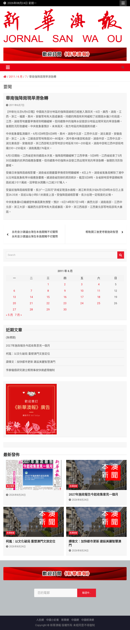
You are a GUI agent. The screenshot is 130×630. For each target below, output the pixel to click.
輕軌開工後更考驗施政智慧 (102, 232)
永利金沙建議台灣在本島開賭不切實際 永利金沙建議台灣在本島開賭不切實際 (35, 234)
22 (48, 303)
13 (14, 297)
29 (48, 309)
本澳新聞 (73, 486)
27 (14, 309)
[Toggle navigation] (7, 67)
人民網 (40, 619)
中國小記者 (52, 619)
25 (98, 303)
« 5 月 (9, 315)
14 (31, 297)
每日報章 (10, 486)
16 (65, 297)
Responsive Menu (123, 3)
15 (48, 297)
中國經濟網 (87, 619)
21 (31, 303)
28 (31, 309)
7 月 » (18, 315)
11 (98, 290)
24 (81, 303)
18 (98, 297)
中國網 (75, 619)
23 (65, 303)
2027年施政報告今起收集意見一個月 (28, 345)
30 (65, 309)
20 (14, 303)
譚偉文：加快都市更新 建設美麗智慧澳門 (30, 361)
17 (81, 297)
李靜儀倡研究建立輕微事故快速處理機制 (30, 370)
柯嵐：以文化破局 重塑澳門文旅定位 (28, 353)
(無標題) (11, 337)
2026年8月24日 (17, 495)
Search (120, 255)
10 (81, 290)
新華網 (65, 619)
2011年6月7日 (16, 105)
